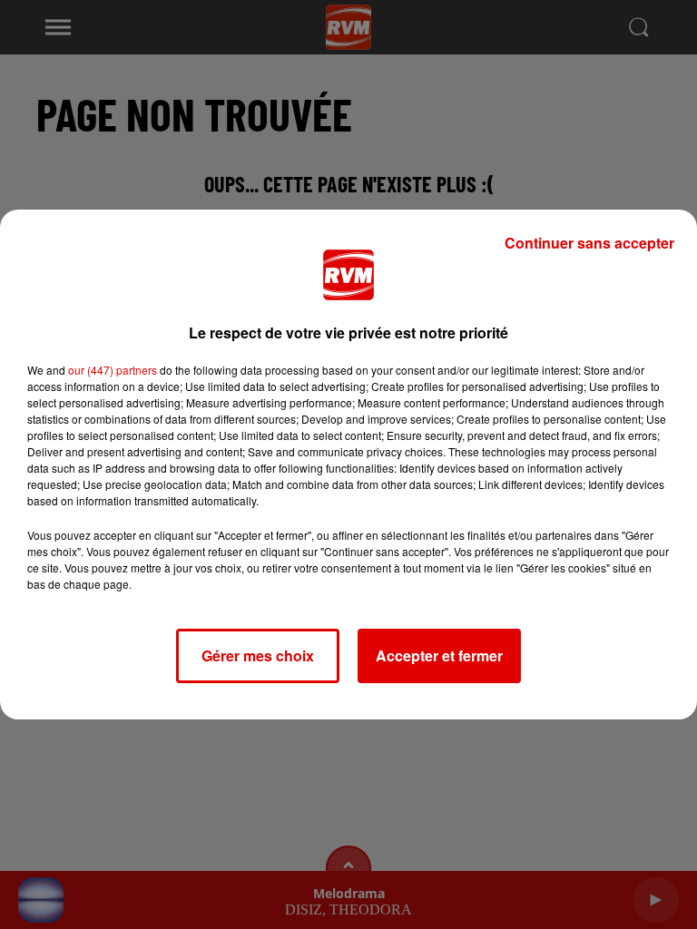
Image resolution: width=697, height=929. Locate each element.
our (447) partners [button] (112, 369)
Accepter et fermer (439, 655)
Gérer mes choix (257, 655)
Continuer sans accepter (589, 242)
